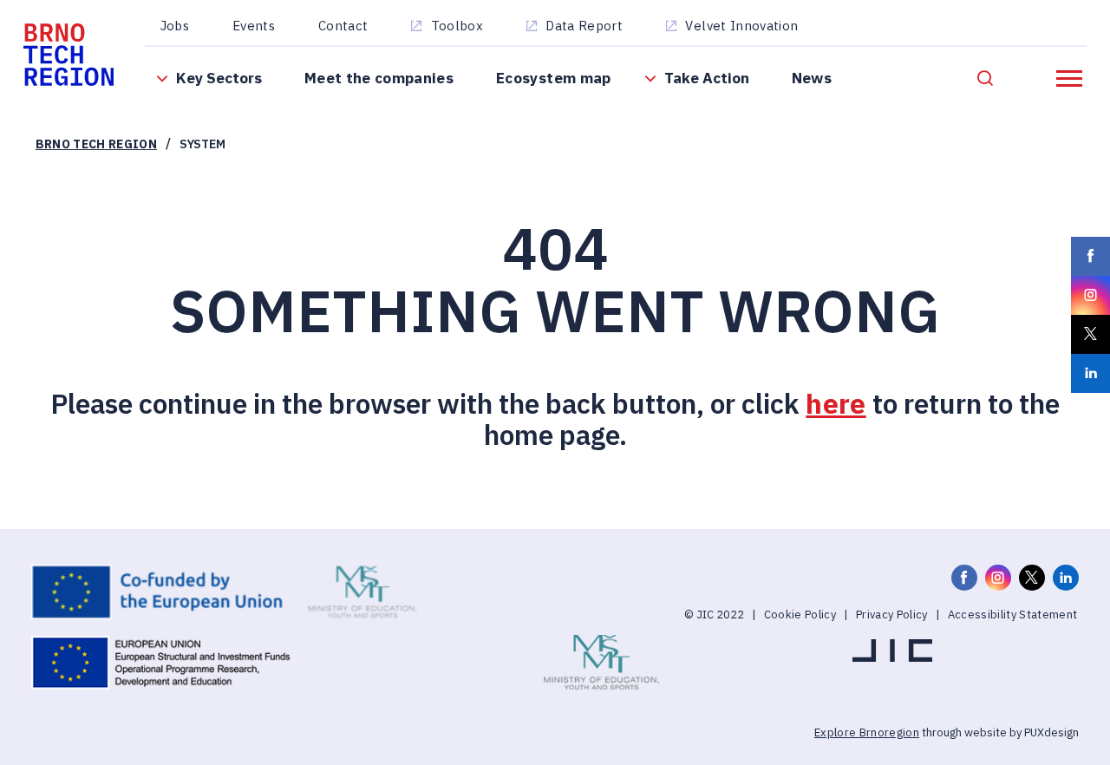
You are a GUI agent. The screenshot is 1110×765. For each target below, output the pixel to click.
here (835, 404)
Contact (343, 25)
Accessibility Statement (1013, 614)
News (812, 78)
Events (253, 25)
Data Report (584, 25)
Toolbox (457, 25)
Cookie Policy (800, 614)
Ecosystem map (553, 78)
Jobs (174, 25)
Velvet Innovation (741, 25)
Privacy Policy (892, 614)
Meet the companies (379, 78)
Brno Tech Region (96, 144)
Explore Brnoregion (866, 732)
